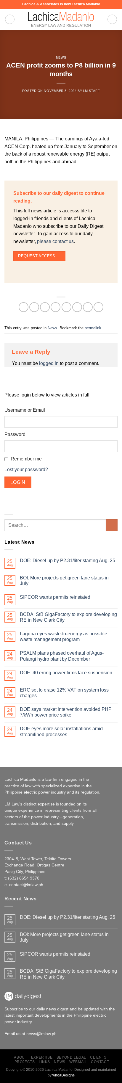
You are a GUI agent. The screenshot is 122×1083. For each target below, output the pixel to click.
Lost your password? (26, 469)
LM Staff (91, 91)
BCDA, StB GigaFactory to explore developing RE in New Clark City (68, 617)
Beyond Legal (71, 1057)
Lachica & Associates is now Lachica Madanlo (61, 4)
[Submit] (112, 525)
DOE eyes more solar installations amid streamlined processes (61, 731)
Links (44, 1062)
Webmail (78, 1062)
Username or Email (24, 410)
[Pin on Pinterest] (77, 307)
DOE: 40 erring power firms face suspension (66, 672)
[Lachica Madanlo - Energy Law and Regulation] (61, 19)
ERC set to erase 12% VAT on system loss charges (64, 692)
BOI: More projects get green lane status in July (64, 580)
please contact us (55, 241)
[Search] (112, 19)
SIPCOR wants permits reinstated (55, 597)
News (61, 57)
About (20, 1057)
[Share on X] (45, 307)
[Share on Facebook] (34, 307)
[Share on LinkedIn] (88, 307)
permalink (93, 328)
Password (14, 434)
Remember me (26, 458)
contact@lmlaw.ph (26, 885)
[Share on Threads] (55, 307)
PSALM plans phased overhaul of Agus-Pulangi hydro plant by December (62, 656)
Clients (98, 1057)
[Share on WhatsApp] (23, 307)
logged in (49, 363)
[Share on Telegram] (98, 307)
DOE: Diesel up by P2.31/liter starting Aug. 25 (67, 560)
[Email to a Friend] (66, 307)
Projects (25, 1062)
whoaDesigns (63, 1075)
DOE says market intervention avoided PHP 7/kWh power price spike (66, 712)
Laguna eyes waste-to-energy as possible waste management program (63, 636)
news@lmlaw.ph (41, 1034)
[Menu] (10, 19)
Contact (100, 1062)
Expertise (42, 1057)
